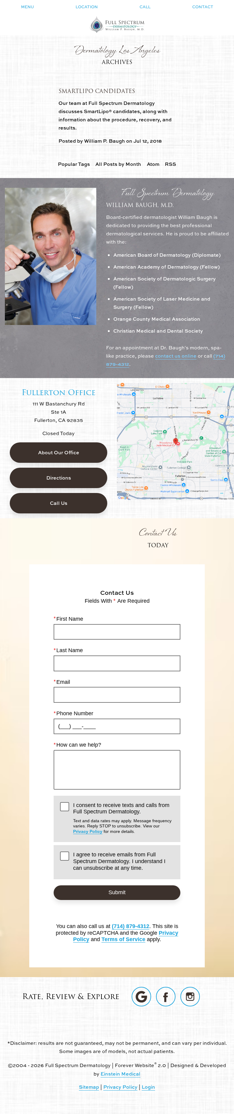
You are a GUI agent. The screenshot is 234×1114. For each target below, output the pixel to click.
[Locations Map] (175, 440)
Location (87, 6)
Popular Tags (74, 164)
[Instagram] (190, 996)
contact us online (176, 355)
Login (148, 1087)
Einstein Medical (120, 1073)
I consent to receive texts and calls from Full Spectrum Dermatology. (122, 818)
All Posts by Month (118, 164)
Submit (117, 892)
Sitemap (89, 1087)
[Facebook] (166, 996)
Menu (27, 6)
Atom (153, 164)
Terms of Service (123, 939)
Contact (202, 6)
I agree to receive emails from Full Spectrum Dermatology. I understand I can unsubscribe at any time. (119, 861)
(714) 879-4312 (130, 926)
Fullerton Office (59, 392)
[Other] (141, 996)
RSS (170, 164)
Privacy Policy (87, 831)
